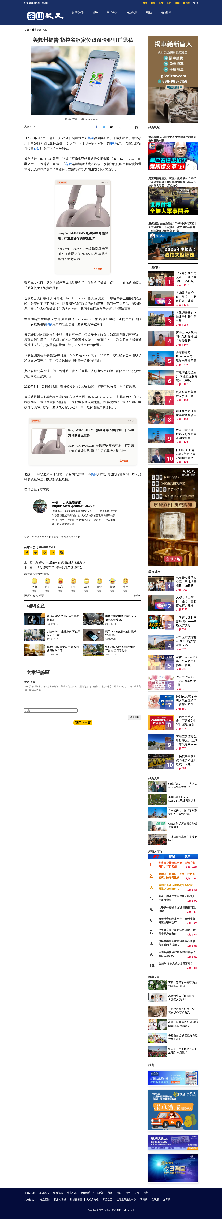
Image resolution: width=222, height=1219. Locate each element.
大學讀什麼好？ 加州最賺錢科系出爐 (186, 316)
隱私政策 (72, 1192)
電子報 (186, 3)
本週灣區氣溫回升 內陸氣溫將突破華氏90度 (186, 376)
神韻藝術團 (76, 1199)
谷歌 (113, 143)
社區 (95, 12)
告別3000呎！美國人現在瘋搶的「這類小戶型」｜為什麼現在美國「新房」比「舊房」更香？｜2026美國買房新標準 (186, 701)
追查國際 (45, 1199)
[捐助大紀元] (173, 1148)
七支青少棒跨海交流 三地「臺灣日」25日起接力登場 (186, 277)
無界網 (166, 1199)
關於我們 (30, 1192)
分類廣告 (132, 12)
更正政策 (44, 1192)
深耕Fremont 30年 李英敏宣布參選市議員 (186, 661)
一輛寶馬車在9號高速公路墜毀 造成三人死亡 (186, 760)
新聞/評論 (78, 12)
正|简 (135, 127)
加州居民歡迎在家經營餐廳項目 (186, 413)
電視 (145, 3)
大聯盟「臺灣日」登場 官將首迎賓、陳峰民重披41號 (186, 297)
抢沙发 (137, 595)
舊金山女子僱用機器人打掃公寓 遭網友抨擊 (186, 434)
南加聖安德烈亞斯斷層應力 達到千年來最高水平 (186, 740)
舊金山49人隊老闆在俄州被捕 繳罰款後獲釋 (186, 336)
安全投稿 (86, 1192)
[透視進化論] (173, 565)
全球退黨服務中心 (126, 1199)
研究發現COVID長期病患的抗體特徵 (59, 567)
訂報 (153, 3)
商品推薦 (166, 12)
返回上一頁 (83, 722)
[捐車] (173, 1129)
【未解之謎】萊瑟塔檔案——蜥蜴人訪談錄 (186, 621)
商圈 (177, 3)
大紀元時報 (92, 1199)
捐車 (161, 3)
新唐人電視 (60, 1199)
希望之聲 (107, 1199)
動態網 (155, 1199)
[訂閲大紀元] (173, 1084)
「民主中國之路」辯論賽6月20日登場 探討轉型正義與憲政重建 (187, 721)
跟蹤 (37, 148)
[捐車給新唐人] (173, 122)
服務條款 (58, 1192)
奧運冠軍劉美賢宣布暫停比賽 (186, 394)
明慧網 (143, 1199)
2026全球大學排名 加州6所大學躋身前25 (186, 641)
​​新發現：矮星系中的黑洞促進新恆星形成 (60, 562)
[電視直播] (173, 1180)
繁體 (195, 3)
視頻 (149, 12)
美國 (91, 138)
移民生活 (112, 12)
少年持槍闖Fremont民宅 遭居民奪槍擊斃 (186, 356)
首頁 (26, 29)
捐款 (169, 3)
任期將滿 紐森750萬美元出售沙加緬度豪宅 (185, 454)
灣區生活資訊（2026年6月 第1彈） (186, 681)
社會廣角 (37, 29)
